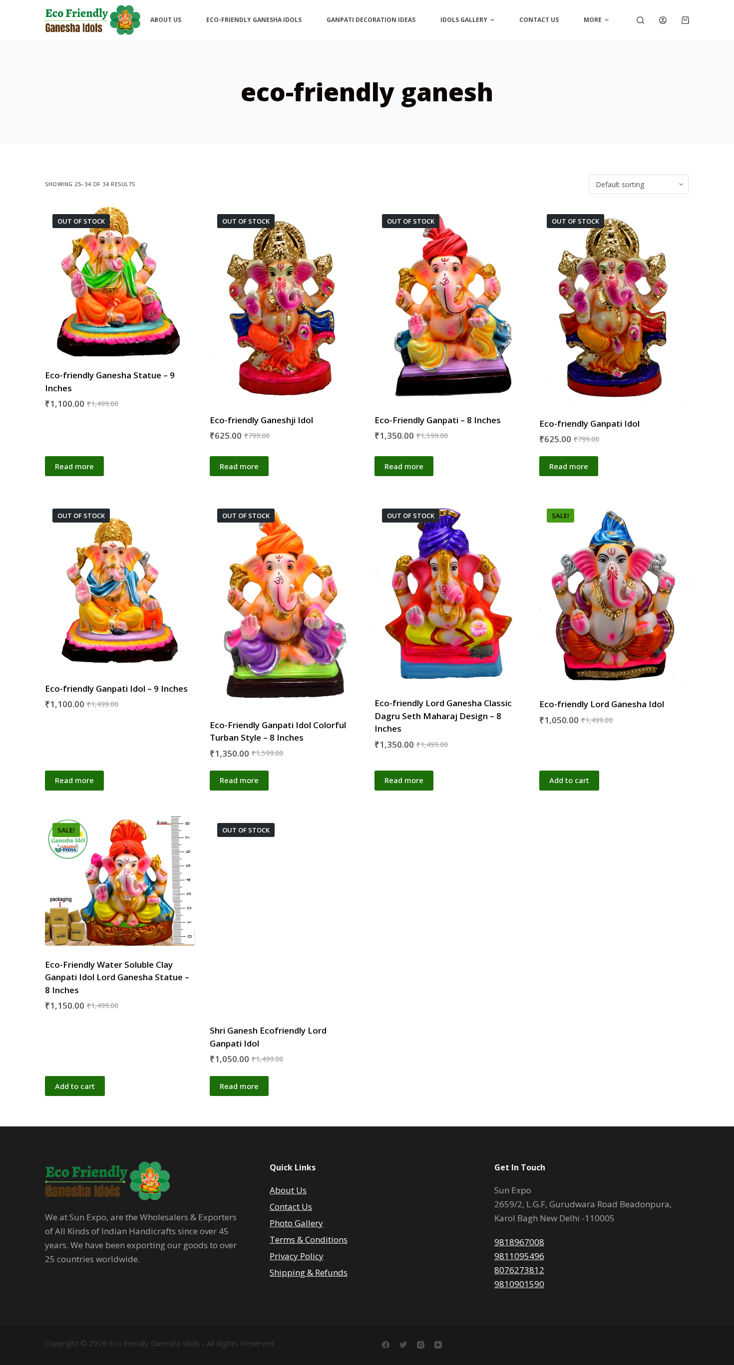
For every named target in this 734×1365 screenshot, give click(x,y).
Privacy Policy (297, 1256)
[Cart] (685, 20)
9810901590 (519, 1284)
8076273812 (519, 1270)
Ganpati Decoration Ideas (371, 19)
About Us (165, 19)
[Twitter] (403, 1345)
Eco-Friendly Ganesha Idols (254, 19)
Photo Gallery (296, 1223)
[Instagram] (420, 1345)
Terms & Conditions (309, 1239)
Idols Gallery (463, 19)
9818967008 (519, 1242)
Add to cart (569, 780)
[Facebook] (385, 1345)
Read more (74, 466)
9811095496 (519, 1256)
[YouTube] (438, 1345)
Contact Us (539, 19)
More (593, 19)
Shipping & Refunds (309, 1272)
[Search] (640, 20)
